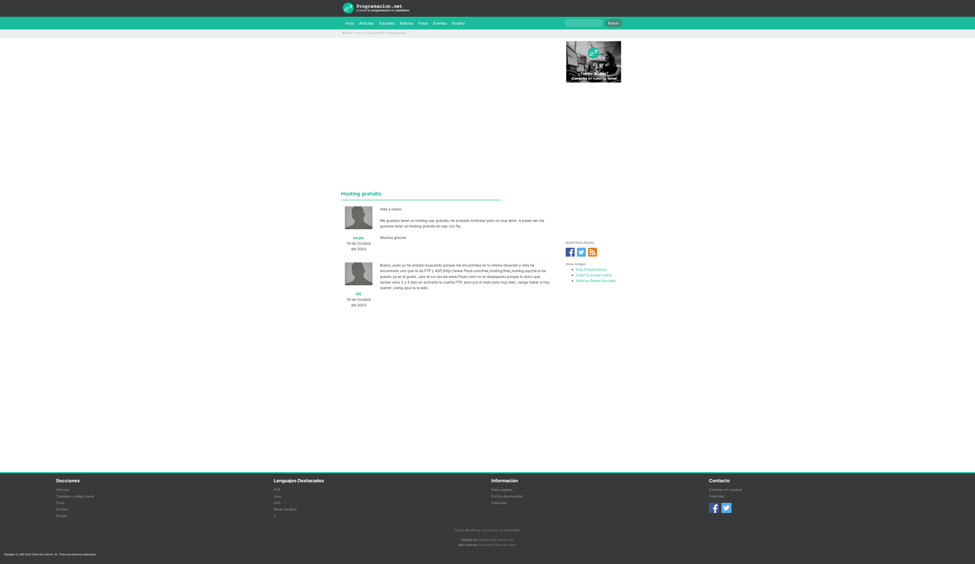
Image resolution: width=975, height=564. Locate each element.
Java (277, 496)
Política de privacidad (507, 496)
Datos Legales (501, 489)
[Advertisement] (447, 77)
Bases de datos (285, 509)
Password (486, 545)
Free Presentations (591, 269)
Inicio (349, 23)
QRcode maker (505, 545)
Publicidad (499, 502)
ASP (277, 502)
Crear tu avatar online (594, 275)
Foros (423, 23)
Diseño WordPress (467, 530)
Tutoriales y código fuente (75, 496)
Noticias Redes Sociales (595, 280)
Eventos (440, 23)
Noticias (406, 23)
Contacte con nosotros (725, 489)
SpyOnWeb (512, 530)
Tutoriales (388, 23)
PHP (277, 489)
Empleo (458, 23)
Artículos (366, 23)
